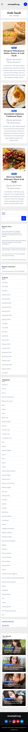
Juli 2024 (5, 373)
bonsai (4, 409)
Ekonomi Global (6, 450)
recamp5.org (13, 4)
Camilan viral (6, 430)
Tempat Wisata (6, 594)
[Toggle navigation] (2, 4)
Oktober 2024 (6, 360)
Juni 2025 (5, 327)
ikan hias (4, 491)
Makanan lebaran (7, 532)
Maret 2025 (5, 340)
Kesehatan (5, 512)
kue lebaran (5, 520)
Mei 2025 (4, 332)
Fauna (4, 454)
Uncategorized (6, 606)
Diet (3, 442)
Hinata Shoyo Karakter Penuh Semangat (14, 259)
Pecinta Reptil (6, 561)
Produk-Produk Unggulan (9, 574)
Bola (3, 405)
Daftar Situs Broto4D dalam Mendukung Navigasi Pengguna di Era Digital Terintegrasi (14, 242)
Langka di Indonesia (8, 528)
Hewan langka (6, 475)
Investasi (4, 500)
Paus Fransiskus (7, 557)
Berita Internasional (8, 397)
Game (3, 463)
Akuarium (5, 384)
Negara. (4, 545)
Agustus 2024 (6, 369)
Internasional (6, 495)
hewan (4, 467)
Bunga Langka (6, 421)
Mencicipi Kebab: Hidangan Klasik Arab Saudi (14, 179)
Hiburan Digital (6, 487)
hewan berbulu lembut (8, 471)
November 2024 (7, 356)
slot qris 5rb (5, 625)
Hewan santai (6, 479)
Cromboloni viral (7, 438)
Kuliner (14, 47)
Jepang (4, 508)
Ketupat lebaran (7, 516)
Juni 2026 (5, 286)
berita (3, 393)
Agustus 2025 (6, 319)
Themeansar (14, 729)
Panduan (4, 549)
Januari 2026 (6, 299)
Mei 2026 (4, 290)
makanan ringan (7, 537)
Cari (3, 213)
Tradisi (4, 602)
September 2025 (7, 315)
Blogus (23, 727)
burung (4, 426)
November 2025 (6, 307)
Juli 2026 (5, 282)
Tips (3, 598)
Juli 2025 (5, 323)
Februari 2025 (6, 344)
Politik (4, 569)
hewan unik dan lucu (8, 483)
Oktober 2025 (6, 311)
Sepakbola (5, 590)
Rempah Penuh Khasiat (9, 582)
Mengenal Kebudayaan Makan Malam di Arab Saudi (14, 53)
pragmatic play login (8, 621)
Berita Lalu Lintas (7, 401)
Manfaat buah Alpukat (8, 541)
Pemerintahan (6, 565)
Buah (3, 413)
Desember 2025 (6, 303)
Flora (3, 458)
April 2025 (5, 336)
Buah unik (5, 417)
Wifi (3, 615)
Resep (4, 586)
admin (11, 59)
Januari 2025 (6, 348)
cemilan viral (6, 434)
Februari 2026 (6, 295)
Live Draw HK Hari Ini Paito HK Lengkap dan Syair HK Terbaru (13, 703)
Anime (4, 389)
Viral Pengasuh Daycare (9, 611)
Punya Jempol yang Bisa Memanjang (13, 578)
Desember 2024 (6, 352)
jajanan (4, 504)
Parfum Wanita (6, 553)
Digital (4, 446)
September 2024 (7, 364)
